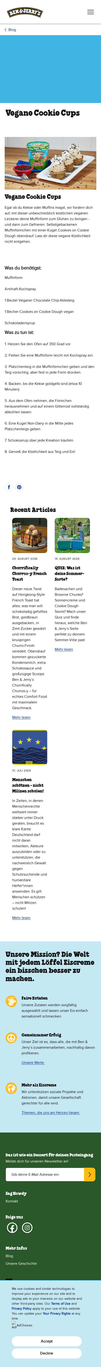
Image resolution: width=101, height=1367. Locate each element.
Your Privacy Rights (57, 1314)
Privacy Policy (21, 1309)
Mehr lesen (21, 717)
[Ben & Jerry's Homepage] (24, 12)
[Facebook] (12, 1227)
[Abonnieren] (89, 1174)
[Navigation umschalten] (90, 12)
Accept (47, 1341)
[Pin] (19, 487)
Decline (46, 1353)
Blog (12, 29)
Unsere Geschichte (21, 1263)
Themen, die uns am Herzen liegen (51, 1112)
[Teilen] (9, 487)
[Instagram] (27, 1227)
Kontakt (12, 1201)
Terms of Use (60, 1304)
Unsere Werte (33, 1062)
